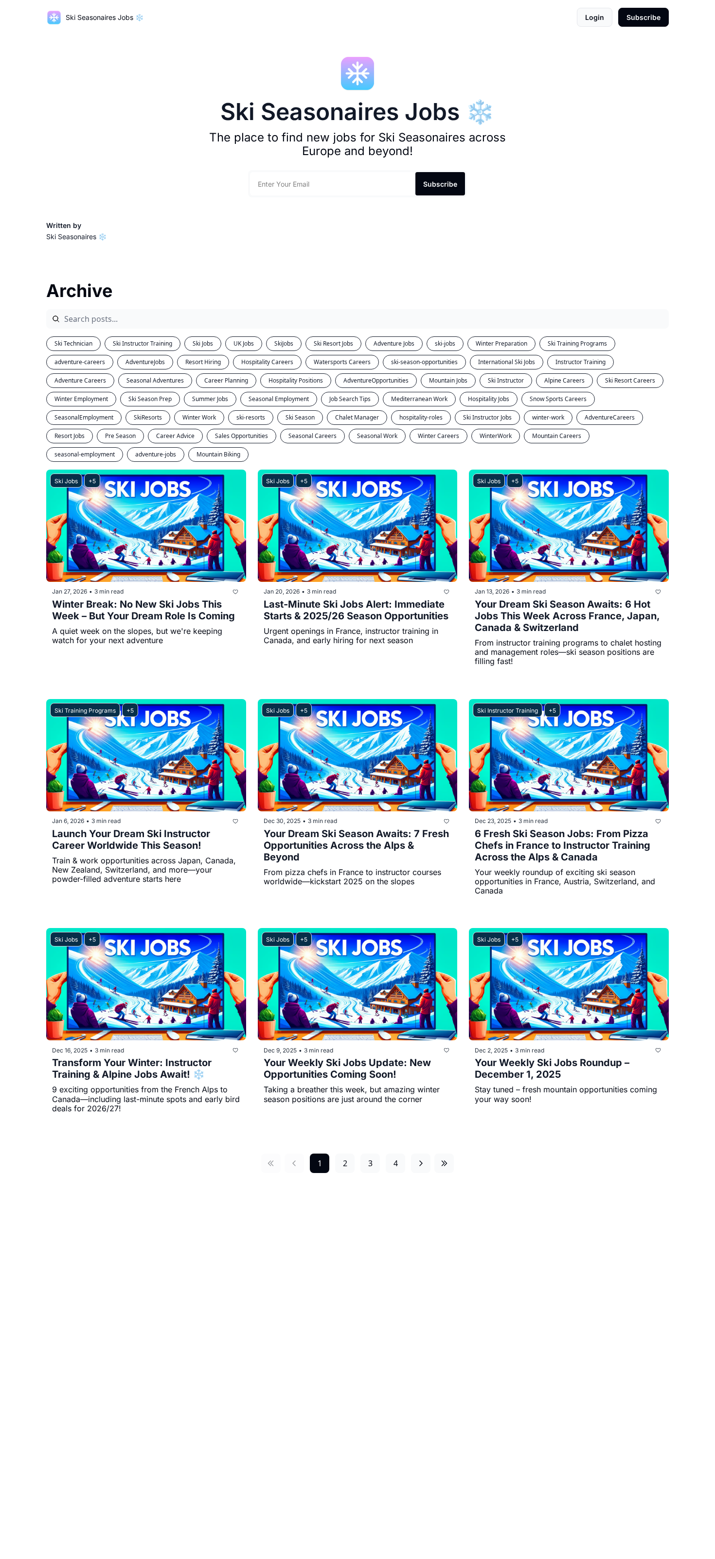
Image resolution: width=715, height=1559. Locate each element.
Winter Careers (438, 436)
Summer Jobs (210, 399)
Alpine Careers (564, 380)
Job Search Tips (350, 399)
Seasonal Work (377, 436)
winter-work (548, 417)
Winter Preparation (501, 343)
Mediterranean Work (419, 399)
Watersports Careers (342, 362)
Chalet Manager (357, 417)
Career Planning (226, 380)
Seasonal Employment (279, 399)
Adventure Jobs (394, 343)
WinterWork (496, 436)
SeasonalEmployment (83, 417)
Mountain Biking (218, 454)
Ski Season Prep (150, 399)
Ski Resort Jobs (333, 343)
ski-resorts (250, 417)
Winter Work (199, 417)
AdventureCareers (610, 417)
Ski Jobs (203, 343)
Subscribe (440, 184)
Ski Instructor (506, 380)
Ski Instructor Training (142, 343)
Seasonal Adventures (155, 380)
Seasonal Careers (312, 436)
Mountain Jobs (448, 380)
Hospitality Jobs (488, 399)
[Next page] (420, 1163)
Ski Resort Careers (630, 380)
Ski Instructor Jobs (487, 417)
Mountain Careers (556, 436)
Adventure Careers (80, 380)
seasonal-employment (84, 454)
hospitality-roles (421, 417)
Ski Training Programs (577, 343)
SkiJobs (283, 343)
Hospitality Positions (295, 380)
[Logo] (54, 17)
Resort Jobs (69, 436)
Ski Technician (73, 343)
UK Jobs (243, 343)
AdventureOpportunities (376, 380)
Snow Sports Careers (558, 399)
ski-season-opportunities (424, 362)
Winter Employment (81, 399)
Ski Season (300, 417)
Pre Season (120, 436)
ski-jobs (445, 343)
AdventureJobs (145, 362)
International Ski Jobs (506, 362)
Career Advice (175, 436)
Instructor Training (580, 362)
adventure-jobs (155, 454)
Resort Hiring (203, 362)
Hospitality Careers (267, 362)
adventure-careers (79, 362)
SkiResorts (148, 417)
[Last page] (444, 1163)
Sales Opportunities (241, 436)
